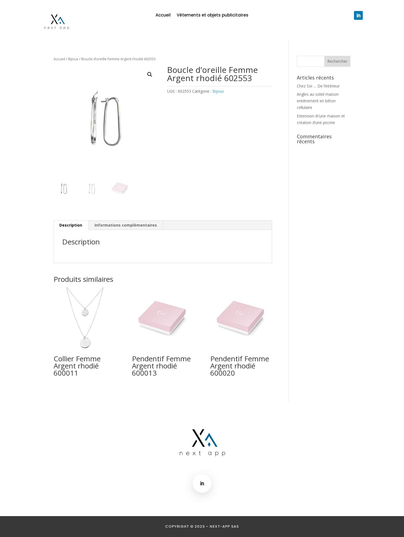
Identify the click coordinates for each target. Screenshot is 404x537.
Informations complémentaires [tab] (126, 225)
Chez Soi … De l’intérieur (318, 86)
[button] (150, 74)
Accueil (163, 15)
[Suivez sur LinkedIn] (358, 15)
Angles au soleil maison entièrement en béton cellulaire (318, 101)
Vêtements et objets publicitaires (212, 15)
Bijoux (73, 58)
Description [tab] (70, 225)
